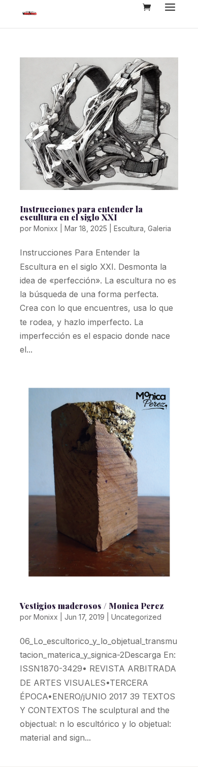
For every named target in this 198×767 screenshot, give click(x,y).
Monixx (46, 228)
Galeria (159, 228)
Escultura (129, 228)
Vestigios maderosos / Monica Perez (92, 605)
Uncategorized (136, 617)
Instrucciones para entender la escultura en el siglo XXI (81, 213)
